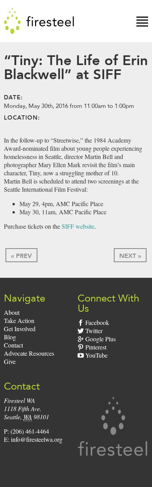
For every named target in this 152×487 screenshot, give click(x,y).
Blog (10, 337)
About (11, 312)
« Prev (21, 255)
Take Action (19, 320)
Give (10, 361)
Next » (130, 255)
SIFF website (78, 226)
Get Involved (19, 329)
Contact (13, 345)
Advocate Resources (29, 353)
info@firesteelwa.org (36, 439)
